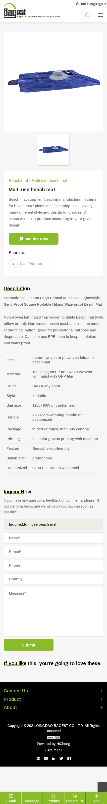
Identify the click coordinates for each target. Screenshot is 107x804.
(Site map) (53, 750)
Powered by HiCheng (53, 743)
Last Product (31, 263)
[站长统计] (53, 737)
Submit (28, 644)
